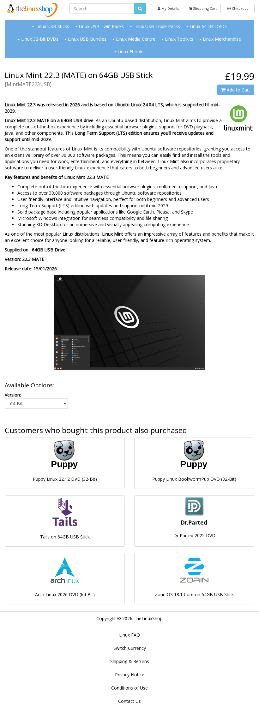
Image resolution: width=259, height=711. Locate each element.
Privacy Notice (129, 675)
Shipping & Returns (129, 661)
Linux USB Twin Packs (101, 26)
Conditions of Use (129, 688)
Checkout (239, 8)
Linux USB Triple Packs (156, 26)
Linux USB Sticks (52, 26)
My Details (169, 8)
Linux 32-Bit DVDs (39, 39)
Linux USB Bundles (87, 39)
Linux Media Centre (135, 39)
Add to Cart (238, 90)
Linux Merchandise (222, 39)
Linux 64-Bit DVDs (208, 26)
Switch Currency (129, 648)
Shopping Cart (204, 8)
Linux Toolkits (179, 39)
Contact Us (129, 701)
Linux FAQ (129, 635)
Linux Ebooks (131, 52)
